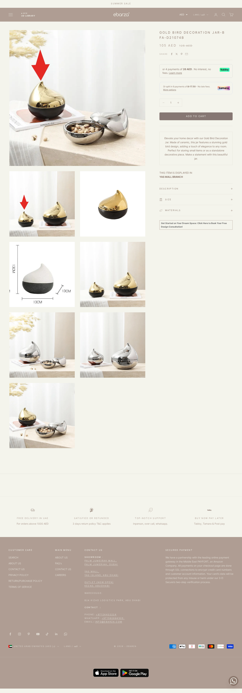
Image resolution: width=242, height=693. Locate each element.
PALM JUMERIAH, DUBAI (101, 564)
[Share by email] (186, 54)
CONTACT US (17, 569)
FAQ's (58, 563)
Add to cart (196, 116)
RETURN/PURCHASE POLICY (25, 580)
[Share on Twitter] (176, 54)
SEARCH (13, 557)
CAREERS (60, 574)
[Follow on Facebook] (10, 634)
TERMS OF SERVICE (20, 586)
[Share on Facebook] (171, 54)
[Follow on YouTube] (38, 634)
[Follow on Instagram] (19, 634)
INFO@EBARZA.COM (108, 621)
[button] (183, 14)
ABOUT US (15, 563)
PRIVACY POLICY (19, 574)
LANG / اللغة (199, 14)
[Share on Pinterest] (181, 54)
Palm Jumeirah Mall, (101, 560)
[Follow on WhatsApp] (65, 634)
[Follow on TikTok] (47, 634)
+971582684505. (113, 618)
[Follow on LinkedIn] (56, 634)
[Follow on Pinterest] (28, 634)
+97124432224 (106, 614)
